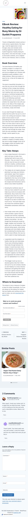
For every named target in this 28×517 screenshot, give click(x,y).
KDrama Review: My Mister (6, 334)
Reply (4, 415)
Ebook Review (14, 325)
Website (5, 490)
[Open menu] (25, 3)
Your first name (7, 313)
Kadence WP (17, 512)
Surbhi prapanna (12, 398)
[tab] (12, 382)
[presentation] (14, 360)
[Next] (24, 366)
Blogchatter (6, 325)
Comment (6, 455)
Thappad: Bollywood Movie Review (21, 335)
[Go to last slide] (4, 366)
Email (5, 483)
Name (5, 476)
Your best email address (9, 308)
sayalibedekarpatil (8, 38)
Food (3, 21)
